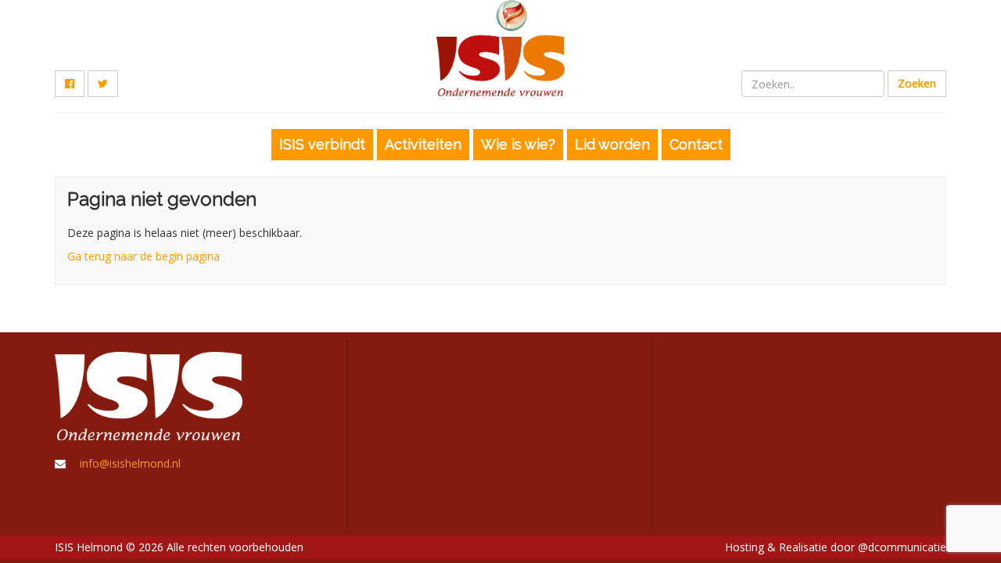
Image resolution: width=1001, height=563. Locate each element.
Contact (696, 144)
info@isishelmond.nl (130, 463)
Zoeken (917, 83)
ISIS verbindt (322, 144)
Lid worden (612, 144)
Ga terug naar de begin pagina (143, 256)
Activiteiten (423, 144)
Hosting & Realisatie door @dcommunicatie (835, 547)
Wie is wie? (518, 144)
